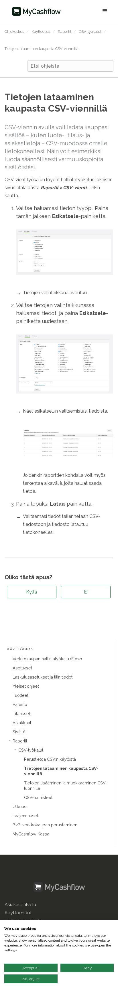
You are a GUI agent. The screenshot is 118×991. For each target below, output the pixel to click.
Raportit (64, 31)
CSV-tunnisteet (38, 797)
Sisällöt (20, 731)
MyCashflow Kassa (31, 833)
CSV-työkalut (90, 31)
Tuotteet (20, 695)
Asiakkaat (22, 722)
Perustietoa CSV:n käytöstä (50, 759)
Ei (86, 592)
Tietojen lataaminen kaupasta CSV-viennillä (41, 49)
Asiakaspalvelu (20, 904)
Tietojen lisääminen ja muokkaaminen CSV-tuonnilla (65, 785)
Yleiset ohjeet (26, 686)
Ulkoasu (21, 806)
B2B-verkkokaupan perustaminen (45, 824)
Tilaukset (21, 713)
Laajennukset (25, 815)
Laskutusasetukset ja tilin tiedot (42, 677)
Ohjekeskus (14, 31)
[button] (89, 11)
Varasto (20, 704)
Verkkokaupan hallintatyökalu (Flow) (47, 658)
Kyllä (31, 592)
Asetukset (22, 667)
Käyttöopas (41, 31)
